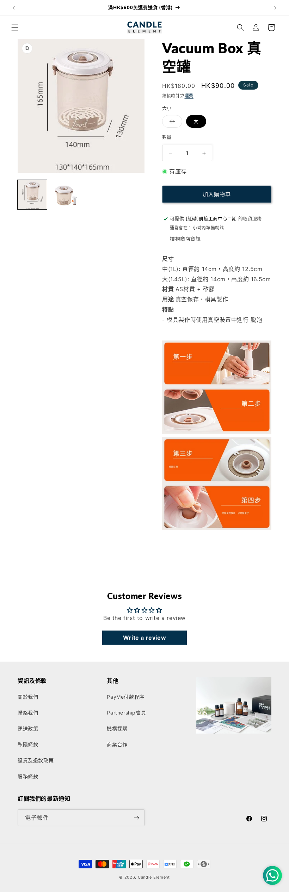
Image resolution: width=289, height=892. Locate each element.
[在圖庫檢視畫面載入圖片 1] (32, 194)
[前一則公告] (13, 8)
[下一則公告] (275, 8)
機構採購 (117, 728)
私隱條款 (28, 744)
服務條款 (28, 776)
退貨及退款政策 (36, 760)
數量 (167, 137)
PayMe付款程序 (125, 697)
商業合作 (117, 744)
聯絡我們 (28, 713)
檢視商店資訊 (185, 239)
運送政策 (28, 728)
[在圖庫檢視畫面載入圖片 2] (65, 194)
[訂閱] (136, 817)
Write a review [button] (144, 637)
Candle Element (154, 877)
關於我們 (28, 697)
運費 (189, 95)
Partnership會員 (126, 713)
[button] (15, 27)
